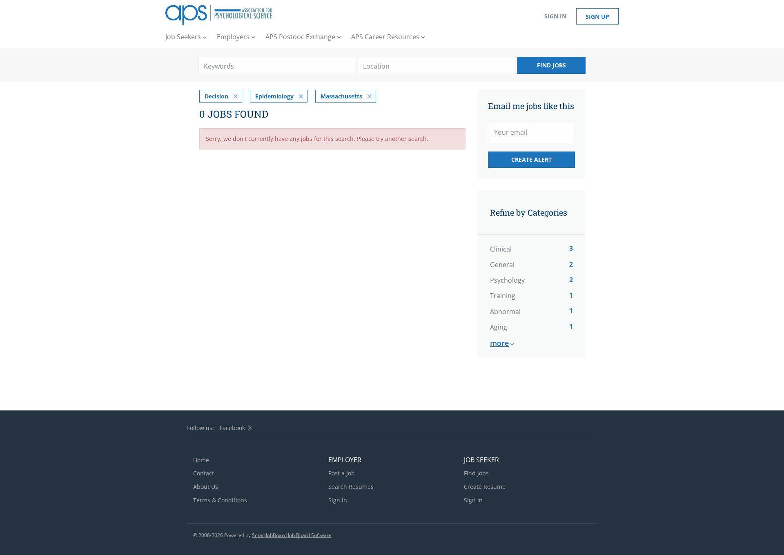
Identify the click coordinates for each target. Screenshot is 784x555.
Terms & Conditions (220, 500)
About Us (205, 486)
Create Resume (485, 486)
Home (201, 460)
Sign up (597, 16)
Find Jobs (551, 65)
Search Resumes (351, 486)
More (499, 343)
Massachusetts (341, 96)
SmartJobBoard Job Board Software (292, 535)
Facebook (232, 428)
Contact (203, 473)
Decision (216, 96)
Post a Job (341, 473)
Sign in (555, 16)
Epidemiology (274, 96)
